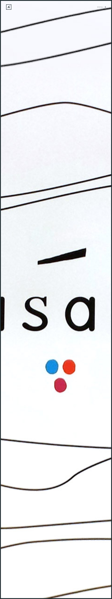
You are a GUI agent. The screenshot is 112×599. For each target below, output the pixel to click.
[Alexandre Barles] (8, 7)
